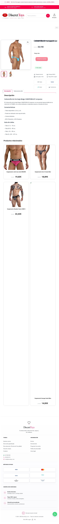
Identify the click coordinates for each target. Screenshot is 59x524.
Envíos (32, 441)
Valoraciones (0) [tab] (18, 91)
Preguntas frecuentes (36, 446)
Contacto (5, 451)
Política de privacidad (36, 448)
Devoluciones (34, 443)
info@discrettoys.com (9, 459)
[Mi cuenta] (54, 16)
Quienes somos (7, 441)
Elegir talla (37, 53)
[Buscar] (48, 16)
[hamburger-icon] (56, 28)
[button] (28, 42)
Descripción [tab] (7, 91)
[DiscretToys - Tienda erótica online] (13, 16)
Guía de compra (7, 448)
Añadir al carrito (41, 59)
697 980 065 (7, 455)
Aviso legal (33, 451)
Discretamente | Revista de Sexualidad (12, 446)
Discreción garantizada (8, 443)
